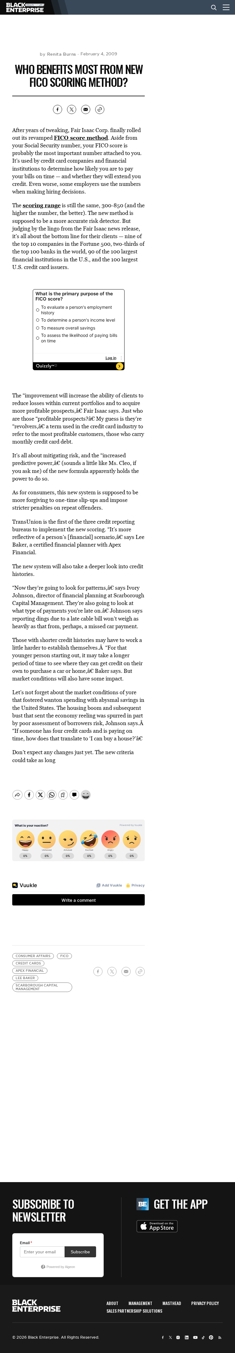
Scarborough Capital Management (37, 987)
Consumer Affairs (33, 956)
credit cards (28, 963)
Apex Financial (30, 971)
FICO (64, 956)
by (58, 54)
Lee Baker (25, 978)
